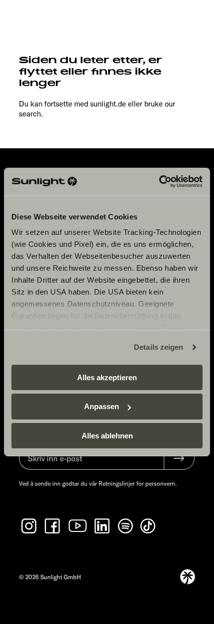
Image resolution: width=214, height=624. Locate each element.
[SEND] (179, 458)
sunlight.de (108, 103)
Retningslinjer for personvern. (138, 483)
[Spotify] (125, 526)
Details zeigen (158, 347)
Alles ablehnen (107, 435)
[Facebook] (53, 526)
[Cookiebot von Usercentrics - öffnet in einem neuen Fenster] (159, 181)
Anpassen (101, 406)
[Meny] (188, 18)
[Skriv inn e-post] (91, 463)
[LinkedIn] (103, 526)
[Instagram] (30, 526)
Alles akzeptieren (107, 377)
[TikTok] (149, 526)
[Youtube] (78, 525)
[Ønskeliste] (166, 18)
